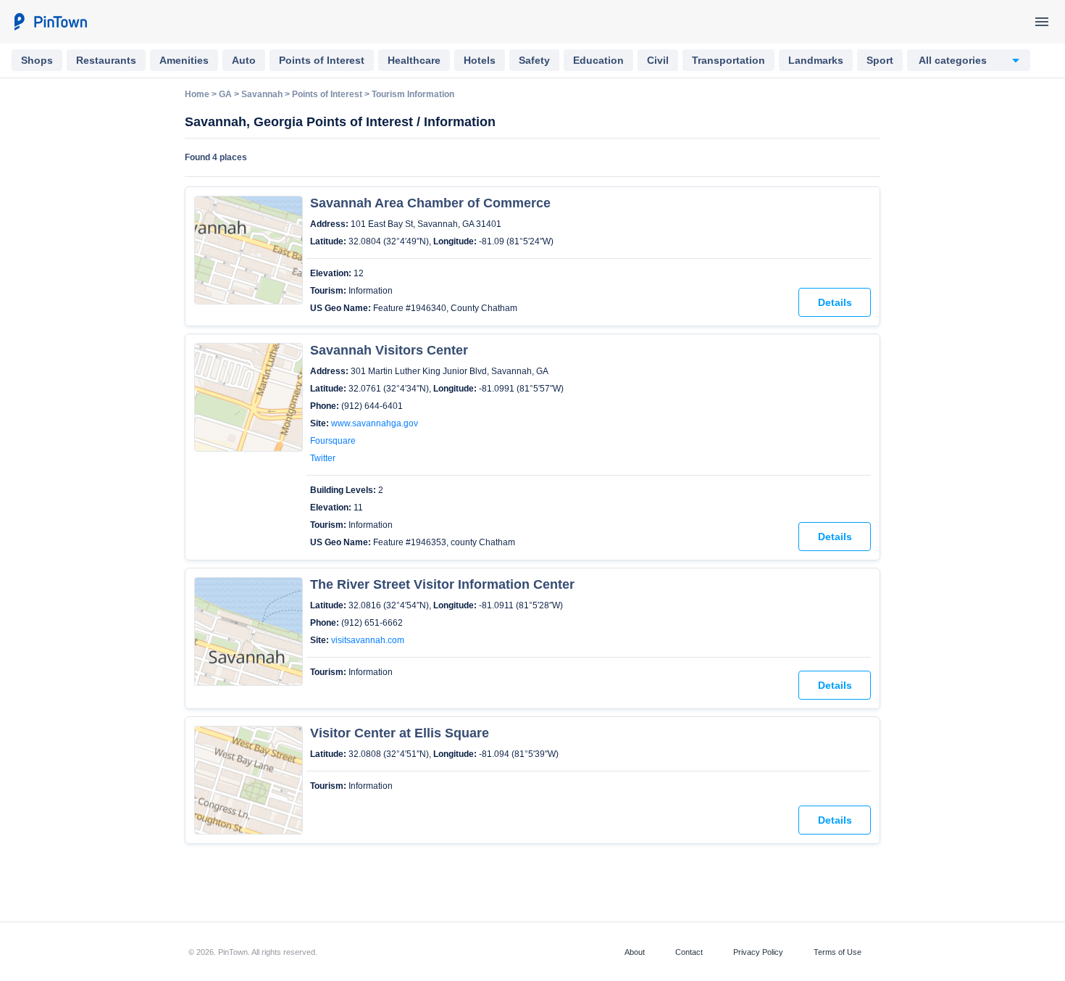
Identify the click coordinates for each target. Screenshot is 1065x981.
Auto (244, 60)
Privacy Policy (758, 952)
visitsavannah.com (367, 640)
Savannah (262, 94)
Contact (689, 952)
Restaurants (106, 60)
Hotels (480, 60)
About (635, 952)
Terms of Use (837, 952)
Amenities (184, 60)
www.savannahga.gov (374, 423)
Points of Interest (321, 60)
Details (835, 302)
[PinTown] (50, 21)
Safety (534, 60)
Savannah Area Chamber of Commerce (430, 203)
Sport (879, 60)
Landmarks (815, 60)
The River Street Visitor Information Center (442, 584)
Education (598, 60)
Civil (658, 60)
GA (225, 94)
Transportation (728, 60)
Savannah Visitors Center (389, 350)
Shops (37, 60)
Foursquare (333, 441)
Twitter (322, 458)
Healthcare (414, 60)
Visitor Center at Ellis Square (399, 733)
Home (197, 94)
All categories (953, 60)
